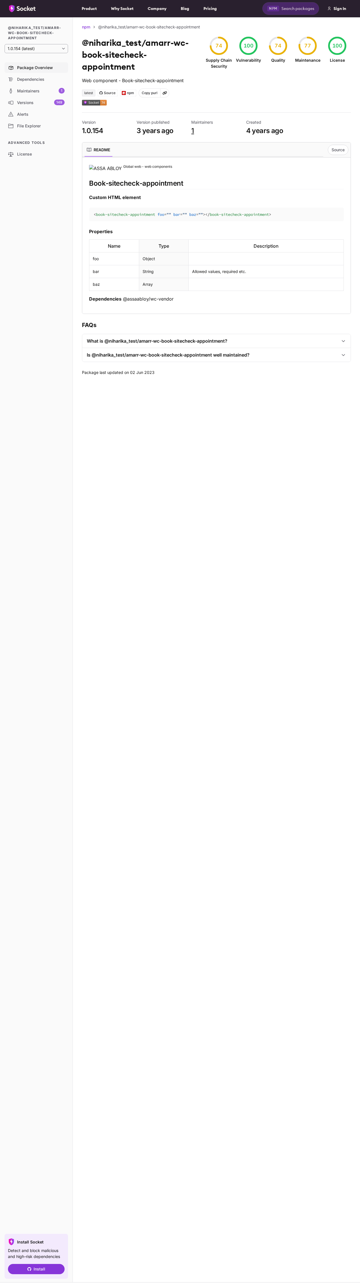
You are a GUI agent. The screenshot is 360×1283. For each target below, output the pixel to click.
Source (338, 149)
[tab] (98, 149)
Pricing (210, 8)
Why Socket (122, 8)
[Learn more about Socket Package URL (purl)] (164, 93)
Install (39, 1269)
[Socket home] (22, 8)
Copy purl (149, 93)
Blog (185, 8)
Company (157, 8)
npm (86, 26)
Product (89, 8)
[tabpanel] (216, 233)
